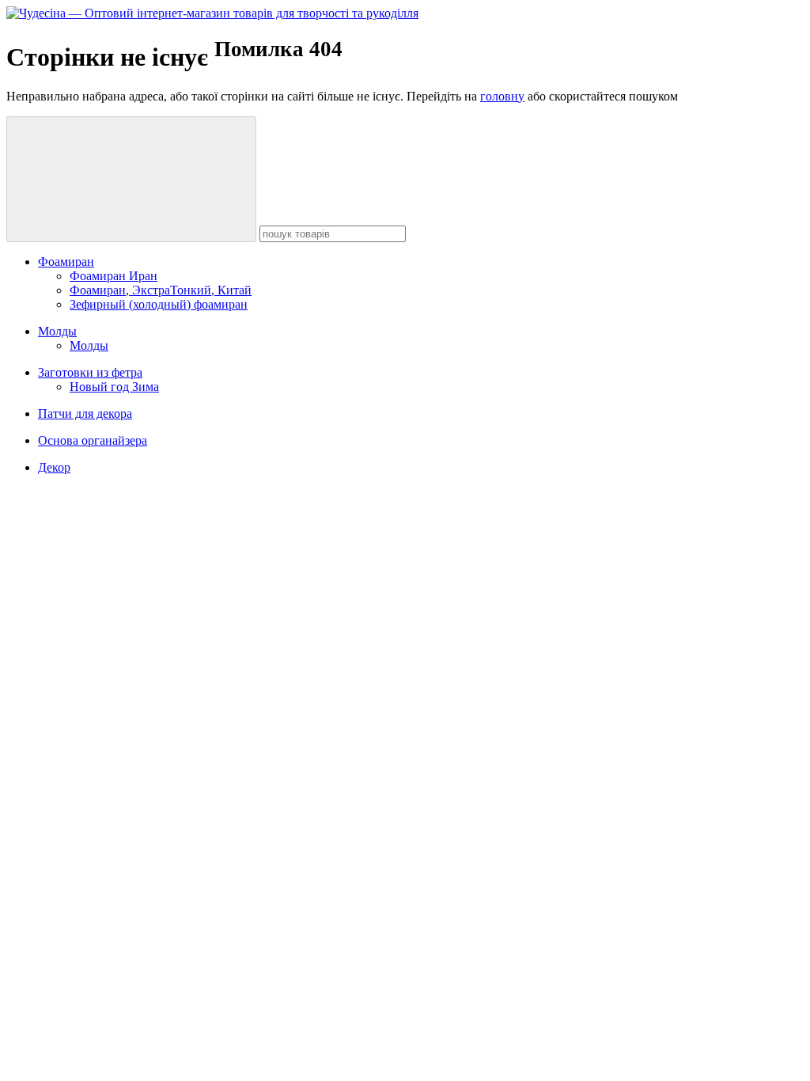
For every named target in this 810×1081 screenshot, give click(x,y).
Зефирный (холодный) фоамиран (159, 304)
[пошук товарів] (131, 179)
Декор (54, 467)
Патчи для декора (85, 413)
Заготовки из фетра (90, 372)
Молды (57, 331)
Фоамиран (66, 261)
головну (502, 96)
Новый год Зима (114, 386)
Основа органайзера (92, 440)
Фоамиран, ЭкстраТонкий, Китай (161, 290)
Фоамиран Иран (113, 276)
